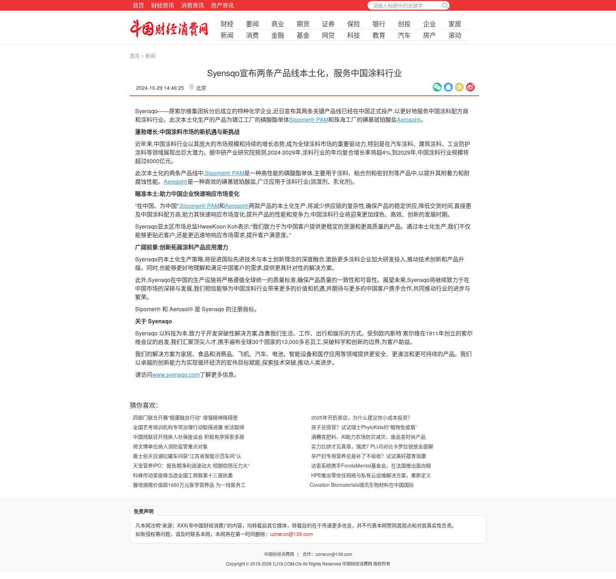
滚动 (454, 35)
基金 (303, 35)
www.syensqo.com (176, 374)
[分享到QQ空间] (459, 87)
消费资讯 (192, 5)
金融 (277, 35)
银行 (379, 23)
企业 (429, 23)
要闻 (252, 23)
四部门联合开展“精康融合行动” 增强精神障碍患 (185, 417)
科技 (353, 35)
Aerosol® (409, 119)
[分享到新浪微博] (470, 87)
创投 (404, 23)
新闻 (227, 35)
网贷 (328, 35)
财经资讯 (162, 5)
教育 (379, 35)
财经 (227, 23)
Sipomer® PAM (308, 119)
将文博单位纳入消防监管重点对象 (170, 446)
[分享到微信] (437, 87)
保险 (353, 23)
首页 (138, 5)
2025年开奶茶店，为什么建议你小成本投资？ (361, 417)
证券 (328, 23)
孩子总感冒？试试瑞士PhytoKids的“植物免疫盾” (364, 427)
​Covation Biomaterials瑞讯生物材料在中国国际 (362, 484)
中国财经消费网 (279, 554)
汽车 (404, 35)
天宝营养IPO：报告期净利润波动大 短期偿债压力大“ (191, 465)
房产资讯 (222, 5)
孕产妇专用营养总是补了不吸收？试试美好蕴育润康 (368, 455)
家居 (454, 23)
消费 (252, 35)
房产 (429, 35)
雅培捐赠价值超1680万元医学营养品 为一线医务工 (189, 484)
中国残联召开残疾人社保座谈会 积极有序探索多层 (188, 436)
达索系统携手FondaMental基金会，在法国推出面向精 (371, 465)
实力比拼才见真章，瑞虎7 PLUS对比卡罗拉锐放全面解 (372, 446)
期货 (303, 23)
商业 (277, 23)
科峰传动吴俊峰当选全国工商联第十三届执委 (183, 475)
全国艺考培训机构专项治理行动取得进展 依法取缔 (188, 427)
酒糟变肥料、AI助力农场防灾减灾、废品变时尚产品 (368, 436)
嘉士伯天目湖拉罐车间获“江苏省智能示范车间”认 (187, 455)
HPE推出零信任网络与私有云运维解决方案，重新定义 (371, 475)
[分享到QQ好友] (448, 87)
